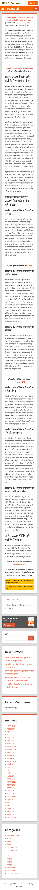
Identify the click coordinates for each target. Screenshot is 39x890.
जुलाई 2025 (11, 764)
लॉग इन (30, 605)
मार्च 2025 (10, 776)
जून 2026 (10, 732)
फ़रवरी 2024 (11, 814)
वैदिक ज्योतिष (11, 868)
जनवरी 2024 (11, 817)
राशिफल (12, 25)
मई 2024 (10, 805)
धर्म (8, 853)
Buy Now (10, 625)
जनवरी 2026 (11, 746)
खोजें (6, 634)
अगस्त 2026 (11, 726)
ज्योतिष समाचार (12, 847)
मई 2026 (10, 735)
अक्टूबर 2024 (11, 791)
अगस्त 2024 (11, 797)
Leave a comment (24, 25)
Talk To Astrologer (12, 3)
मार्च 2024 (10, 811)
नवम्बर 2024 (11, 788)
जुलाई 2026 (11, 729)
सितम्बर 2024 (11, 794)
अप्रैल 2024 (11, 808)
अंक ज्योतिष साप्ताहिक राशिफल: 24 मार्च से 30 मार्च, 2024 (19, 587)
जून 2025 (10, 767)
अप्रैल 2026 (11, 738)
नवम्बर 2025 (11, 752)
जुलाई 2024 (11, 800)
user (20, 23)
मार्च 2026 (10, 741)
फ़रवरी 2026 (11, 743)
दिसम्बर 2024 (11, 785)
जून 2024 (10, 802)
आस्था (9, 838)
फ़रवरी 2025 (11, 779)
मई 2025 (10, 770)
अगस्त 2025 (11, 761)
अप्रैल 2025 (11, 773)
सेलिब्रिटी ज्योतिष (12, 874)
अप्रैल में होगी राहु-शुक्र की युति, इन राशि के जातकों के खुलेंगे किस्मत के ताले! (19, 581)
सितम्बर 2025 (11, 758)
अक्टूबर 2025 (11, 755)
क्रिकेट (9, 841)
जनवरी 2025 (11, 782)
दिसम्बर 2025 (11, 749)
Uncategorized (13, 835)
